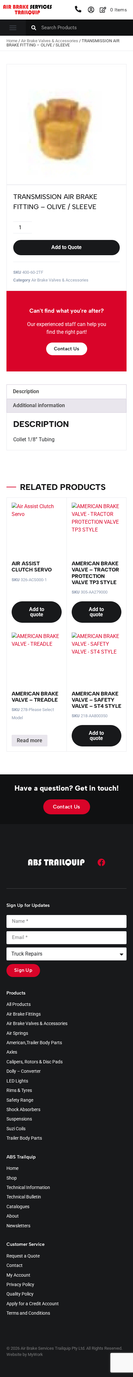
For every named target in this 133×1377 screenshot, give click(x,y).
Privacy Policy (20, 1285)
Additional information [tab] (39, 405)
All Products (18, 1004)
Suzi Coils (16, 1129)
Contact (14, 1265)
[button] (13, 27)
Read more (29, 740)
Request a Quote (23, 1256)
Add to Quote (66, 247)
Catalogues (17, 1207)
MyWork (35, 1354)
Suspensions (19, 1119)
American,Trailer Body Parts (34, 1043)
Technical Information (28, 1187)
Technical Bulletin (23, 1197)
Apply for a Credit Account (32, 1304)
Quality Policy (20, 1294)
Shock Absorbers (23, 1110)
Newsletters (18, 1226)
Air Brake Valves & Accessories (49, 40)
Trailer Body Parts (24, 1138)
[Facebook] (101, 862)
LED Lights (17, 1081)
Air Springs (17, 1033)
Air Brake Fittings (23, 1014)
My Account (18, 1275)
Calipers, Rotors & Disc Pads (34, 1062)
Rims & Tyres (19, 1090)
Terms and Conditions (28, 1313)
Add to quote (36, 612)
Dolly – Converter (23, 1071)
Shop (11, 1178)
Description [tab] (26, 391)
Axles (11, 1052)
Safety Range (19, 1100)
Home (11, 40)
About (12, 1216)
